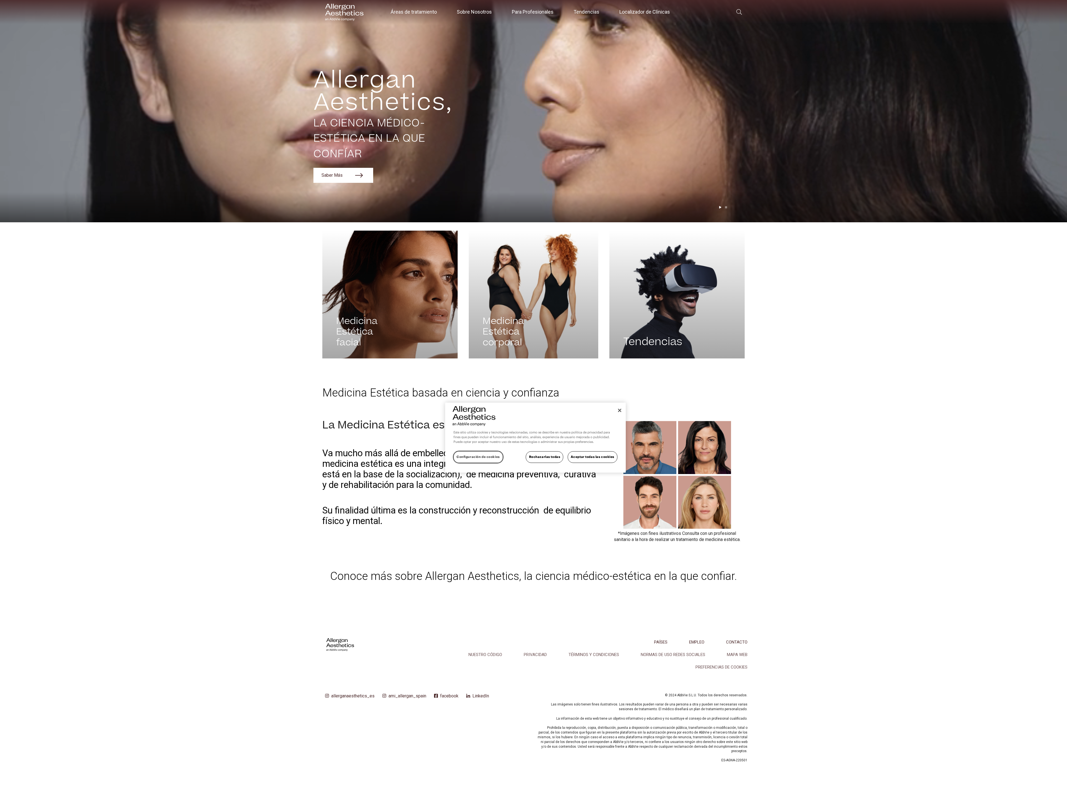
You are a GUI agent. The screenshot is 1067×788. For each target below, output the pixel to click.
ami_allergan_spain (407, 696)
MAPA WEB (737, 654)
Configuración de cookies (478, 457)
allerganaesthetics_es (353, 696)
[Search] (739, 12)
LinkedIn (480, 696)
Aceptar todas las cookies (592, 457)
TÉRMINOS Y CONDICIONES (594, 654)
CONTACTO (736, 642)
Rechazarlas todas (544, 457)
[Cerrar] (620, 410)
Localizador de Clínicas (644, 12)
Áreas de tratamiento (414, 12)
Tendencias (586, 12)
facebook (449, 696)
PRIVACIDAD (535, 654)
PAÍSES (660, 642)
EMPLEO (696, 642)
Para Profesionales (533, 12)
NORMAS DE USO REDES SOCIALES (673, 654)
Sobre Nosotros (474, 12)
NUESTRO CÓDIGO (485, 654)
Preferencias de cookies (721, 667)
